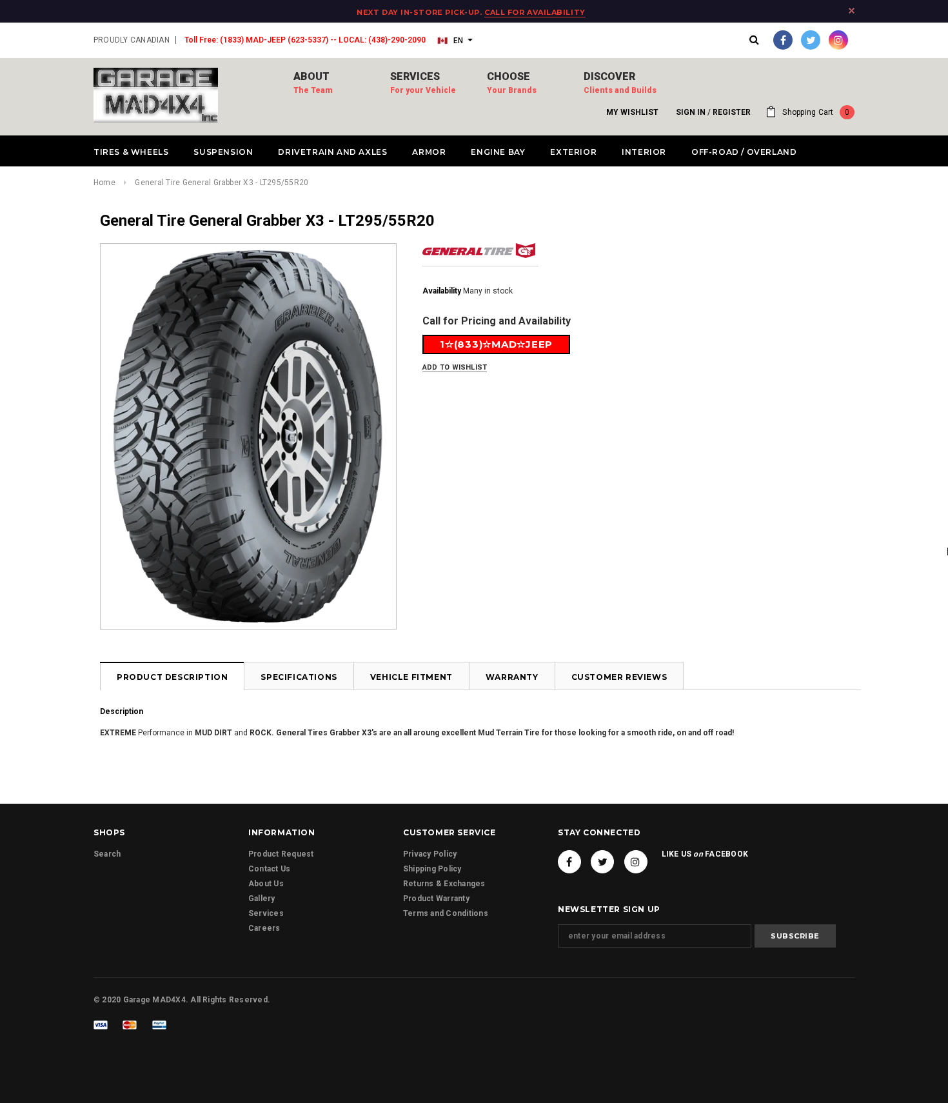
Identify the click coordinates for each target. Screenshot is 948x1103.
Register (732, 112)
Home (104, 182)
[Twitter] (810, 40)
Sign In (691, 112)
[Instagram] (838, 40)
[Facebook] (783, 40)
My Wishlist (632, 112)
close (851, 11)
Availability (441, 290)
